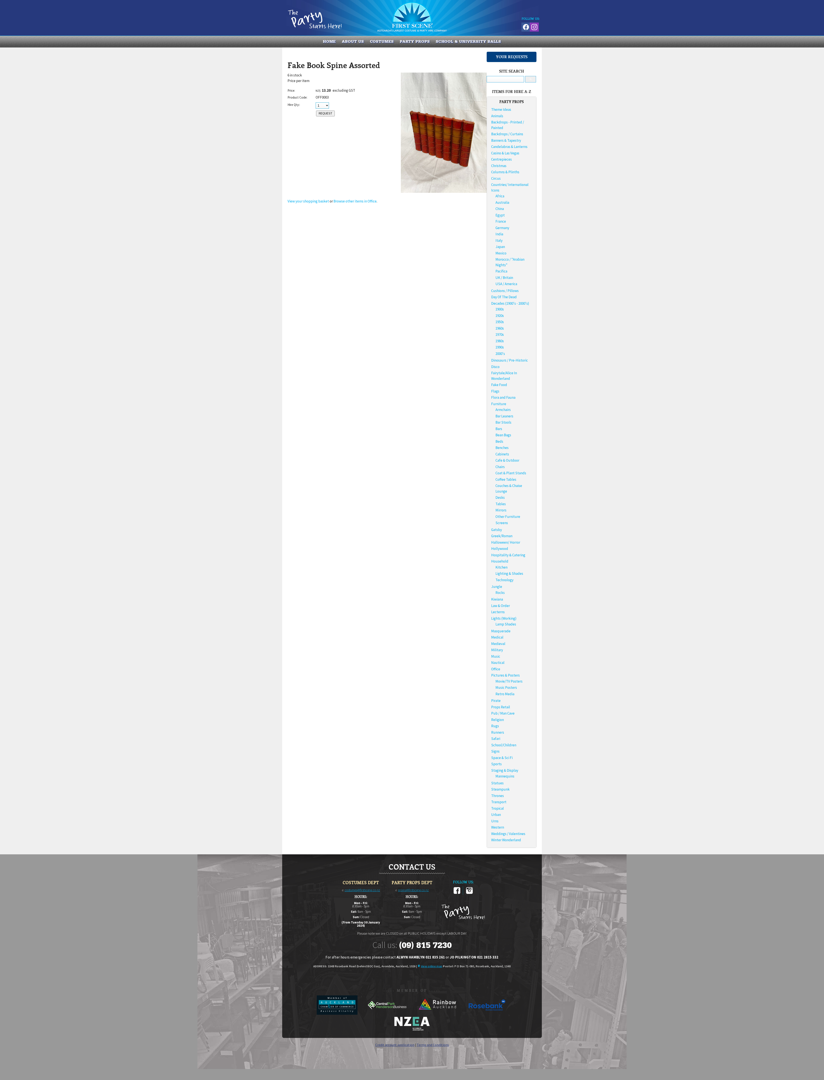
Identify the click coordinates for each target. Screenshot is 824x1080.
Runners (497, 732)
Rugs (495, 726)
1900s (499, 309)
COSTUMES (382, 41)
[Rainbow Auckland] (437, 1013)
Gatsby (496, 529)
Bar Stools (503, 422)
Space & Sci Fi (502, 757)
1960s (499, 328)
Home (329, 41)
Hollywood (499, 548)
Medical (497, 637)
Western (497, 827)
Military (497, 650)
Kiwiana (497, 599)
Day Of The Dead (504, 297)
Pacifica (501, 271)
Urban (496, 814)
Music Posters (506, 687)
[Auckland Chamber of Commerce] (337, 1013)
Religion (497, 719)
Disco (495, 366)
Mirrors (500, 510)
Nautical (497, 662)
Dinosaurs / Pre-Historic (509, 360)
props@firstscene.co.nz (413, 890)
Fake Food (499, 384)
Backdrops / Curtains (507, 134)
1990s (499, 347)
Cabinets (502, 454)
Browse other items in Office (355, 201)
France (500, 221)
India (499, 234)
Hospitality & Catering (508, 555)
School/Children (503, 745)
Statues (497, 783)
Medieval (498, 643)
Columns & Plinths (505, 172)
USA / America (506, 283)
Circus (496, 178)
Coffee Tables (505, 479)
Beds (499, 441)
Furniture (498, 404)
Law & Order (500, 605)
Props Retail (500, 707)
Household (499, 561)
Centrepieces (501, 159)
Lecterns (498, 612)
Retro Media (504, 694)
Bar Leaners (504, 416)
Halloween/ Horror (505, 542)
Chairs (500, 466)
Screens (501, 522)
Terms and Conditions (433, 1045)
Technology (504, 580)
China (499, 208)
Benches (502, 447)
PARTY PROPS (415, 41)
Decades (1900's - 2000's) (510, 303)
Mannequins (504, 776)
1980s (499, 341)
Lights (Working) (504, 618)
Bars (498, 428)
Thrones (497, 795)
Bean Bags (503, 435)
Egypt (500, 215)
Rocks (500, 592)
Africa (499, 196)
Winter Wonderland (506, 840)
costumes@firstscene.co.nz (362, 890)
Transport (498, 802)
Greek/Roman (501, 536)
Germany (502, 227)
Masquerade (500, 631)
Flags (495, 391)
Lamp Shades (505, 624)
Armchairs (503, 409)
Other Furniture (507, 516)
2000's (500, 353)
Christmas (498, 165)
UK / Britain (504, 277)
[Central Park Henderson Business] (387, 1013)
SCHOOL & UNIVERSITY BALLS (468, 41)
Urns (494, 821)
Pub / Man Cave (503, 713)
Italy (499, 240)
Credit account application (394, 1045)
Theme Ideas (501, 109)
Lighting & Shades (509, 573)
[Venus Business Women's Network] (412, 1029)
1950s (499, 321)
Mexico (500, 253)
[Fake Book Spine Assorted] (444, 191)
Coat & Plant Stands (510, 473)
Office (495, 669)
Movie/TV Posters (509, 681)
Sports (496, 764)
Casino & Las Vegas (505, 153)
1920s (499, 315)
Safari (495, 738)
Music (495, 656)
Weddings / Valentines (508, 833)
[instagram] (469, 893)
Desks (500, 497)
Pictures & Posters (505, 675)
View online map (431, 966)
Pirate (496, 700)
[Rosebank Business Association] (487, 1013)
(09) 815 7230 (425, 945)
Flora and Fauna (503, 397)
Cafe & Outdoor (507, 460)
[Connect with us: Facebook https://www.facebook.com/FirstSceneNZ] (525, 26)
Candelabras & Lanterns (509, 146)
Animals (497, 116)
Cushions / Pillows (505, 290)
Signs (495, 751)
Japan (500, 246)
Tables (500, 504)
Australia (502, 202)
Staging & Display (504, 770)
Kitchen (501, 567)
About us (353, 41)
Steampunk (500, 789)
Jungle (496, 586)
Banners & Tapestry (506, 140)
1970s (499, 334)
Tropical (497, 808)
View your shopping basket (308, 201)
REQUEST (325, 113)
